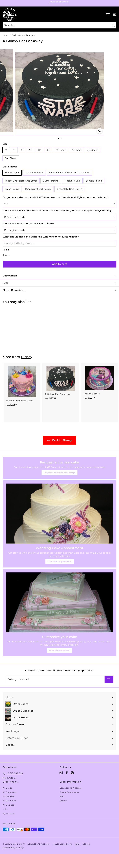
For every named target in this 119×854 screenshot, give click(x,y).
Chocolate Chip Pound (69, 189)
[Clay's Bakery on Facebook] (66, 772)
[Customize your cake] (59, 602)
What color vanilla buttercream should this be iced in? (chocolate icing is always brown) (57, 210)
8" (22, 150)
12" (47, 150)
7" (14, 150)
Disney (29, 35)
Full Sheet (10, 158)
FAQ (62, 796)
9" (30, 150)
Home (6, 35)
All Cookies (8, 796)
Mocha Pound (72, 180)
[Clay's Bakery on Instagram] (61, 772)
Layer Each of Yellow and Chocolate (69, 172)
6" (6, 150)
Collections (17, 35)
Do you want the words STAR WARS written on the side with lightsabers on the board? (56, 197)
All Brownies (9, 800)
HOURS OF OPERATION (59, 2)
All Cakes (7, 788)
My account (9, 813)
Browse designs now (59, 650)
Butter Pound (50, 180)
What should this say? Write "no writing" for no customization (41, 236)
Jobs (5, 809)
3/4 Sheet (92, 150)
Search (63, 800)
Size (5, 143)
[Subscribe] (109, 679)
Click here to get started (59, 561)
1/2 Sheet (76, 150)
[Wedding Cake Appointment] (59, 514)
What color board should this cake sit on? (28, 223)
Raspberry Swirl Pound (38, 189)
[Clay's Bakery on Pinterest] (72, 772)
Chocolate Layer (34, 172)
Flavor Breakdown (69, 792)
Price (6, 249)
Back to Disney (61, 440)
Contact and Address (71, 788)
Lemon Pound (94, 180)
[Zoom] (99, 131)
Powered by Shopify (13, 847)
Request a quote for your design (59, 472)
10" (39, 150)
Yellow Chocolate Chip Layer (21, 180)
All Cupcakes (9, 792)
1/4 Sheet (60, 150)
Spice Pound (12, 189)
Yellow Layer (12, 172)
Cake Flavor (10, 166)
